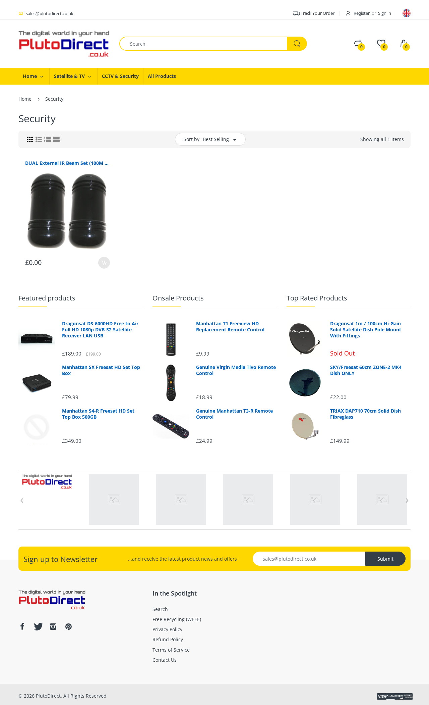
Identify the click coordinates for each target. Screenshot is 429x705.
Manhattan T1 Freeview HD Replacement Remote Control (230, 327)
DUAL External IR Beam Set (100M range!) (67, 163)
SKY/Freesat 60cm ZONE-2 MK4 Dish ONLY (366, 370)
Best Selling (216, 139)
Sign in (384, 13)
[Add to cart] (104, 263)
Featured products (46, 297)
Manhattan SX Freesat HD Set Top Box (101, 370)
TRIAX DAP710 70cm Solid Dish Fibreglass (365, 414)
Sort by (191, 139)
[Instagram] (53, 626)
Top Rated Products (317, 297)
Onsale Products (178, 297)
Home (25, 99)
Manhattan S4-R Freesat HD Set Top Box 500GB (98, 414)
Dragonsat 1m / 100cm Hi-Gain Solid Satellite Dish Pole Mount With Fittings (365, 330)
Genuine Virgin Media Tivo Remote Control (236, 370)
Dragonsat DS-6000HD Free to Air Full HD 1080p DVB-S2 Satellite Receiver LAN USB (100, 330)
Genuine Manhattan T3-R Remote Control (234, 414)
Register (362, 13)
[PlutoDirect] (63, 43)
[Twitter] (37, 626)
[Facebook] (22, 626)
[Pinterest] (68, 626)
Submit (385, 559)
